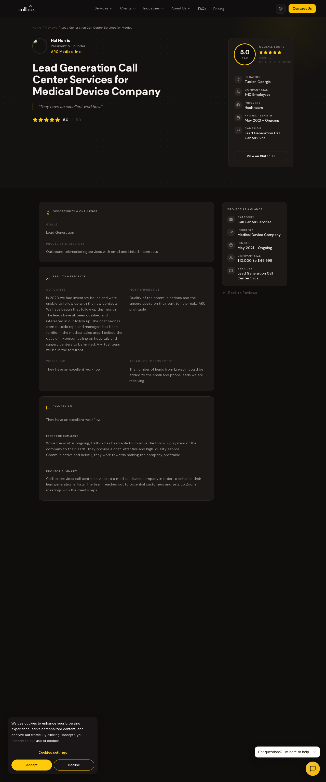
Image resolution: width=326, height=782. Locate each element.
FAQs (202, 9)
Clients (126, 8)
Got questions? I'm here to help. (284, 752)
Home (37, 28)
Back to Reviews (242, 292)
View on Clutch (258, 156)
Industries (151, 8)
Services (101, 8)
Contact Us (302, 8)
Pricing (218, 9)
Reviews (51, 28)
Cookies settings (52, 752)
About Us (178, 8)
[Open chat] (313, 769)
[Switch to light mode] (281, 9)
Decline (74, 765)
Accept (31, 765)
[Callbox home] (26, 9)
